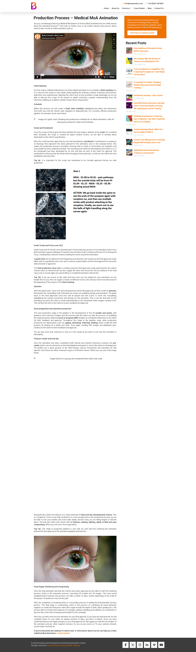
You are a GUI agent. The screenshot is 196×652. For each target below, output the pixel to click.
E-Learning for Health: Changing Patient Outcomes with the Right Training (147, 85)
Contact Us (159, 8)
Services (125, 8)
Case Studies (139, 8)
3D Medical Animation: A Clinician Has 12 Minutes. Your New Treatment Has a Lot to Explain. (149, 119)
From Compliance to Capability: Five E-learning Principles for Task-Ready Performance (149, 72)
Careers (63, 645)
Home (106, 8)
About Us (115, 8)
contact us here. (63, 633)
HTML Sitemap (74, 645)
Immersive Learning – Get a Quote (148, 95)
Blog (149, 8)
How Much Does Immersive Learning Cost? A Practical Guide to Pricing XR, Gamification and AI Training (149, 106)
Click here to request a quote (142, 33)
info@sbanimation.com (133, 3)
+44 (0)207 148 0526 (154, 3)
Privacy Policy (53, 645)
